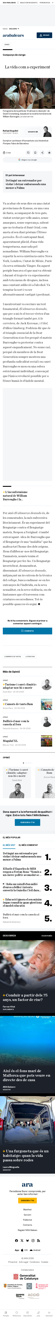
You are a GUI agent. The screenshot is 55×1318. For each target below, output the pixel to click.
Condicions (35, 1262)
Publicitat (27, 1219)
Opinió (6, 44)
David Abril (17, 780)
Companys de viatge (12, 656)
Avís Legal (23, 1262)
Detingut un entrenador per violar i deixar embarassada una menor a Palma (26, 184)
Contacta (27, 1225)
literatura (30, 656)
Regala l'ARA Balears (27, 1230)
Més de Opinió (11, 671)
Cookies (44, 1262)
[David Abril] (17, 790)
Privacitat (12, 1262)
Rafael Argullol (10, 130)
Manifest (27, 1209)
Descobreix (9, 935)
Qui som (27, 1214)
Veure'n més (46, 936)
